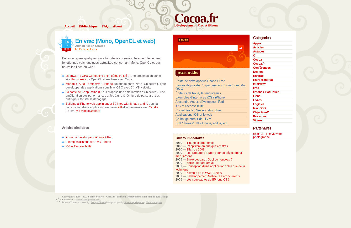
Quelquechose (134, 196)
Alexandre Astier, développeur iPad (200, 102)
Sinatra (154, 107)
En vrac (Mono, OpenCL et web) (115, 41)
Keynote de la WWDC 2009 (204, 173)
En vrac (84, 49)
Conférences (262, 67)
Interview (259, 84)
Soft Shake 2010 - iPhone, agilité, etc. (202, 123)
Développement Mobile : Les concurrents (213, 176)
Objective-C (261, 112)
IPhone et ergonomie (200, 143)
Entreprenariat (263, 80)
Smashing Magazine (134, 202)
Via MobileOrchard (88, 111)
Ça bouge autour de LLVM (193, 119)
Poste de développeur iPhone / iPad (89, 137)
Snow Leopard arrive (200, 163)
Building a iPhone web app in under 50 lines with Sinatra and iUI (107, 103)
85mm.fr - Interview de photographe (267, 135)
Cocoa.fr (195, 18)
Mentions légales (154, 202)
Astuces (259, 51)
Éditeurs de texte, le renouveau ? (198, 93)
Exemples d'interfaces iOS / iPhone (88, 142)
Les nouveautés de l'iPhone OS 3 (208, 179)
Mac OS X (259, 108)
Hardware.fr (78, 79)
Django (164, 196)
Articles (258, 47)
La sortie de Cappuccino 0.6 (84, 92)
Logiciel (258, 104)
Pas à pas (259, 116)
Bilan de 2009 (195, 149)
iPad (256, 88)
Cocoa (257, 59)
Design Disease (98, 202)
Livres (257, 100)
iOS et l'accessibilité (78, 146)
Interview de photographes (88, 199)
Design (258, 71)
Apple (257, 43)
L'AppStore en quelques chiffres (207, 146)
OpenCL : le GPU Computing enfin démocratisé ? (97, 76)
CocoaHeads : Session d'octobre (198, 110)
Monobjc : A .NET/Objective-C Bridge (89, 84)
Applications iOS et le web (194, 114)
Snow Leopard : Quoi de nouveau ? (209, 159)
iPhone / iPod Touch (266, 92)
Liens (93, 49)
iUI (120, 107)
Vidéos (257, 120)
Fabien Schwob (96, 196)
